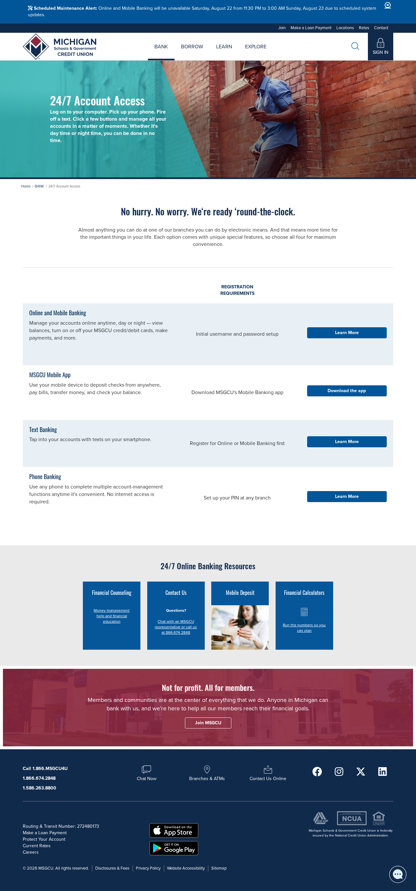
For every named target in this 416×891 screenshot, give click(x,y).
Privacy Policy (148, 868)
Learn (224, 46)
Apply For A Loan (142, 54)
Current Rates (37, 846)
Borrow (192, 46)
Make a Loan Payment (311, 27)
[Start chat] (398, 874)
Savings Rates (174, 54)
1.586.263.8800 (39, 788)
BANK (39, 186)
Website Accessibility (186, 868)
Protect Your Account (44, 839)
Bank (161, 46)
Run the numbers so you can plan (304, 628)
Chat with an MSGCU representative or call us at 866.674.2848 (176, 627)
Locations (345, 27)
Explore (255, 46)
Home (26, 186)
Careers (235, 54)
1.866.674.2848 (39, 778)
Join (282, 27)
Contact (381, 27)
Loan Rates (184, 54)
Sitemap (219, 868)
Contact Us (278, 54)
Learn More (347, 332)
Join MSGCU (134, 54)
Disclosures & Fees (112, 868)
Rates (364, 27)
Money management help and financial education (112, 616)
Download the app (347, 390)
